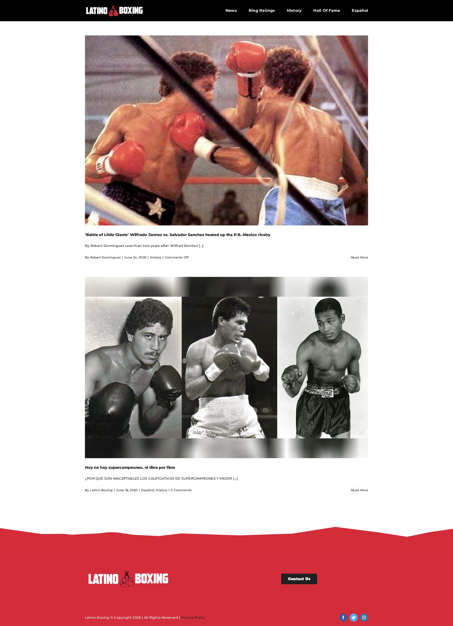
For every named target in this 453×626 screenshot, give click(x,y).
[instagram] (364, 617)
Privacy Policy (193, 617)
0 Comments (181, 490)
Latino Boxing (101, 490)
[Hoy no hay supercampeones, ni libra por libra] (226, 367)
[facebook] (343, 617)
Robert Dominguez (105, 257)
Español (147, 490)
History (155, 257)
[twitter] (354, 617)
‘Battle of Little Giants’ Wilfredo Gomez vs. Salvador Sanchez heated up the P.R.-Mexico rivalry (177, 235)
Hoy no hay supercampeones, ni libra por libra (130, 467)
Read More (359, 257)
